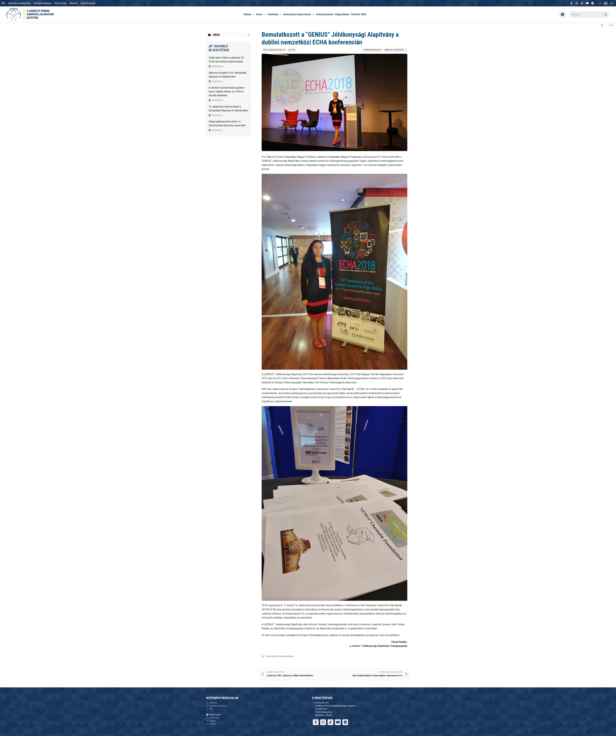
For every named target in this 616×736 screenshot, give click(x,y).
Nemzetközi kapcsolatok (297, 14)
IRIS (3, 3)
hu (605, 3)
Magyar (212, 721)
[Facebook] (571, 3)
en (611, 3)
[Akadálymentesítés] (562, 14)
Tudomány (272, 14)
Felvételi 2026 (358, 14)
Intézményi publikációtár (19, 3)
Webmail (73, 3)
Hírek (259, 14)
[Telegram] (592, 3)
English (212, 724)
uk (600, 3)
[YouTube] (587, 3)
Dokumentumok (324, 14)
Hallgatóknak (342, 14)
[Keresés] (605, 14)
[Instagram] (576, 3)
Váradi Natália (372, 50)
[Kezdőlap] (603, 25)
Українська (214, 718)
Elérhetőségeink (88, 3)
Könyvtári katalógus (42, 3)
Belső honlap (60, 3)
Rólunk (247, 14)
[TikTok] (582, 3)
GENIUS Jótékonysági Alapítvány (396, 50)
